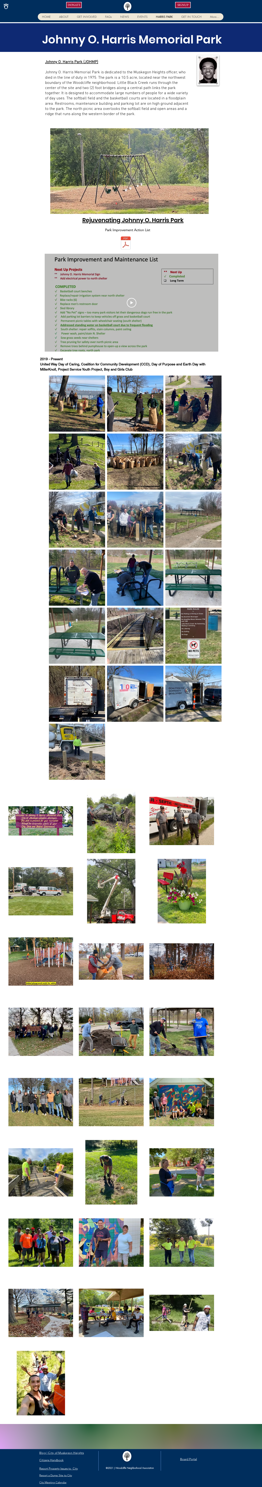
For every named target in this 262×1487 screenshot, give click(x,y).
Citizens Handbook (51, 1460)
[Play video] (131, 303)
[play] (199, 210)
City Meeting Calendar (53, 1482)
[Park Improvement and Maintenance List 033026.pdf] (126, 243)
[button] (64, 16)
